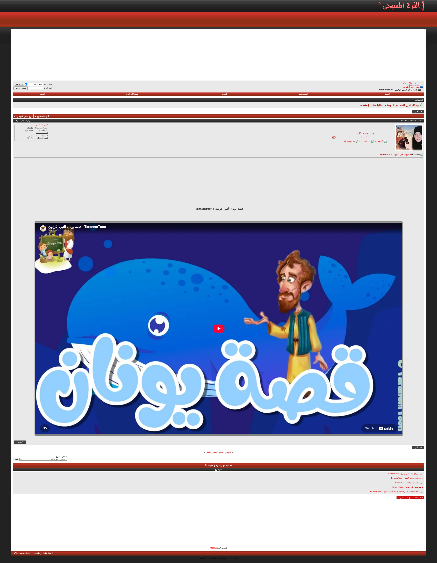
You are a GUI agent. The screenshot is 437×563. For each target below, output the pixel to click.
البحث (42, 94)
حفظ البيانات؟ (18, 85)
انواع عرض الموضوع (24, 116)
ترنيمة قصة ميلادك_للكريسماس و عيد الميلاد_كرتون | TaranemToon (396, 491)
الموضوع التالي (211, 452)
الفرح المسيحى (38, 553)
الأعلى (14, 553)
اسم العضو (48, 84)
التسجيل (387, 94)
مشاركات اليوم (132, 94)
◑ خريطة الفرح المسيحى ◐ (410, 497)
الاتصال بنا (49, 553)
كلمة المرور (47, 88)
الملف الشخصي (42, 125)
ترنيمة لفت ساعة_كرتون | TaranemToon (407, 478)
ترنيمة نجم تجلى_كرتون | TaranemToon (407, 487)
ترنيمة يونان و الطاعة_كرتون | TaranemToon (405, 474)
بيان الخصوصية (24, 553)
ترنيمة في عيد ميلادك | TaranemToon (408, 482)
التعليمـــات (303, 94)
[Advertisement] (322, 54)
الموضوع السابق (225, 452)
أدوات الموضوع (43, 116)
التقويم (224, 94)
